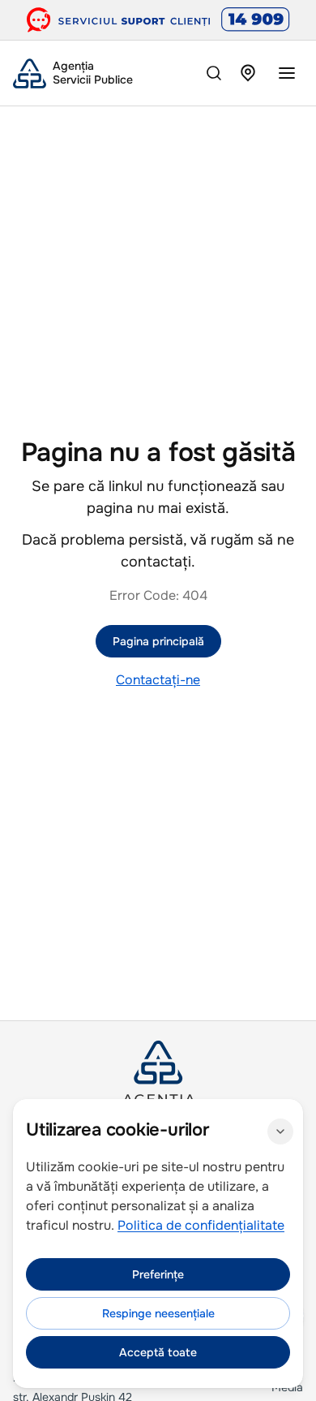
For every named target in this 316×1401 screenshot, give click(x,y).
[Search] (214, 73)
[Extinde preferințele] (280, 1132)
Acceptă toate (158, 1352)
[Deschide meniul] (287, 73)
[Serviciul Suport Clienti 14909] (158, 19)
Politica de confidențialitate (200, 1225)
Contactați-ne (158, 679)
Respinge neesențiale (158, 1313)
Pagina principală (158, 641)
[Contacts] (248, 73)
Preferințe (158, 1274)
